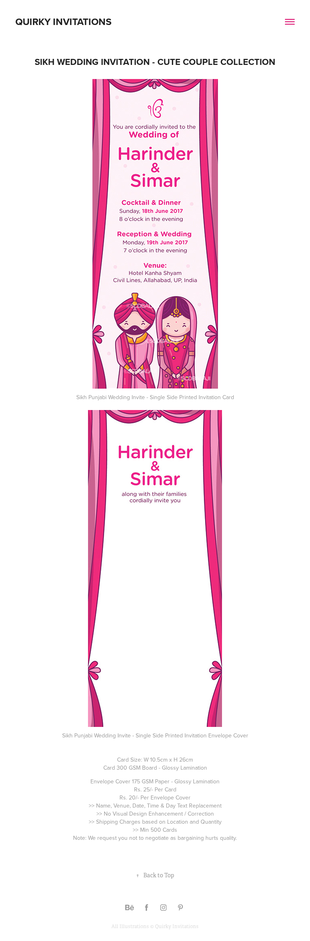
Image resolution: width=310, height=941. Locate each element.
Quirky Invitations (63, 22)
